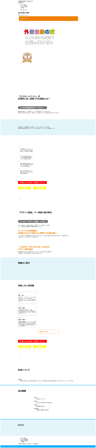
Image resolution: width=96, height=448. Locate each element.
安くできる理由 (23, 4)
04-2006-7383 (23, 12)
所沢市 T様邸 (21, 308)
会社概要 (22, 7)
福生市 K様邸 (21, 319)
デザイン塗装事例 (24, 5)
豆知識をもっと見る (43, 331)
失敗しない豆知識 (24, 6)
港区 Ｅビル (21, 295)
